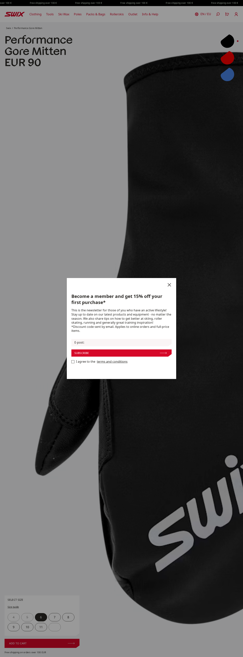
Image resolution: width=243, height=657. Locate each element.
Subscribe (81, 353)
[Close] (169, 285)
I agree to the (102, 362)
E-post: (79, 343)
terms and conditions (112, 362)
